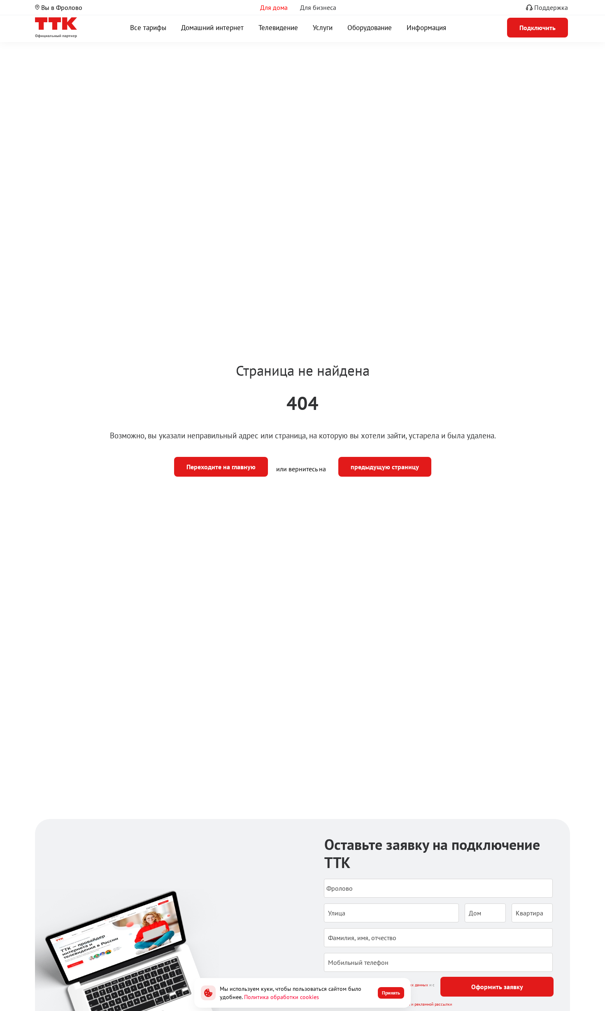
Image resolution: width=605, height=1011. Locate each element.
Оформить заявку (497, 987)
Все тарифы (148, 27)
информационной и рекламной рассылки (416, 1004)
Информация (426, 27)
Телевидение (278, 27)
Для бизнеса (318, 7)
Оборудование (369, 27)
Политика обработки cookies (281, 997)
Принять (391, 993)
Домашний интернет (212, 27)
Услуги (323, 27)
